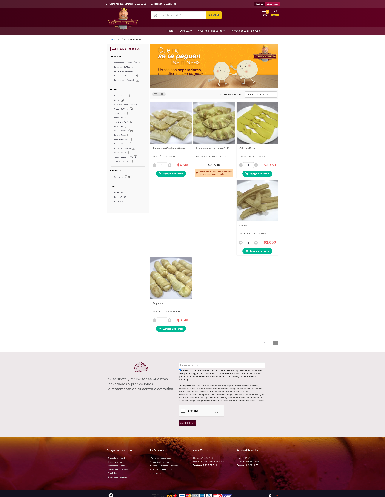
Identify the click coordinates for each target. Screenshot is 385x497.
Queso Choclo (123, 130)
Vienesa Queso (122, 143)
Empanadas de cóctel (117, 465)
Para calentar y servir (116, 458)
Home (112, 39)
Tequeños (158, 303)
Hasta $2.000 (120, 197)
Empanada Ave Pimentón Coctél (213, 148)
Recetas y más (157, 473)
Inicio (170, 30)
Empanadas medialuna (117, 477)
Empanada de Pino (123, 67)
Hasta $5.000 (120, 201)
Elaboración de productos (161, 469)
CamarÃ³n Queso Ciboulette (127, 104)
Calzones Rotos (247, 148)
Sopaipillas (122, 177)
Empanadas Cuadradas (125, 75)
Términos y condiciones (161, 458)
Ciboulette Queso (123, 109)
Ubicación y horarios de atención (164, 465)
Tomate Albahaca (123, 161)
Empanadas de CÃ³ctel (127, 62)
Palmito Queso (121, 135)
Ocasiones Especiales (247, 30)
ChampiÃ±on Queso (124, 148)
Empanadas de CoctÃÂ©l (126, 80)
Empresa (185, 30)
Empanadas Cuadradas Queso (169, 148)
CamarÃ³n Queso (122, 95)
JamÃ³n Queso (121, 113)
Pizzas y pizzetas (115, 462)
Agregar (172, 173)
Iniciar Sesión (272, 4)
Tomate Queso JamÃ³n (125, 157)
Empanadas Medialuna (125, 71)
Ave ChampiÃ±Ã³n (123, 122)
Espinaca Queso (122, 139)
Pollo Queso (120, 126)
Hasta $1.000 (120, 192)
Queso (118, 100)
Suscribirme (187, 422)
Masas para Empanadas (118, 469)
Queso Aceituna (122, 152)
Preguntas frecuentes (160, 462)
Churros (243, 225)
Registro (259, 4)
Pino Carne (120, 117)
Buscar (212, 15)
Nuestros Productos (210, 30)
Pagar (274, 15)
